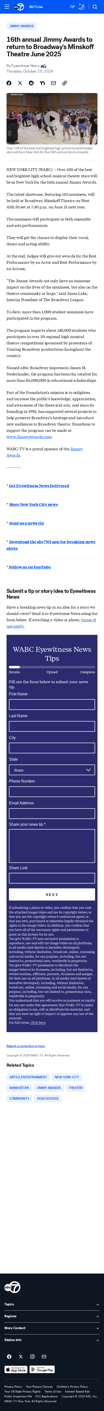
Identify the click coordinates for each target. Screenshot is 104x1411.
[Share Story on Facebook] (9, 83)
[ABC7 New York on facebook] (9, 1357)
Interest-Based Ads (77, 1391)
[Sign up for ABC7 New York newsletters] (44, 1357)
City (12, 738)
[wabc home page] (12, 1287)
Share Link (18, 868)
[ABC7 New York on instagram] (32, 1357)
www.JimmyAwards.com (29, 436)
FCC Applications (47, 1396)
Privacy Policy (13, 1386)
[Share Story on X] (20, 83)
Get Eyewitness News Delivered (38, 485)
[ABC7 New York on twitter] (21, 1357)
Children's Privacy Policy (72, 1386)
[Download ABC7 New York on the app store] (16, 1369)
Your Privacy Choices (39, 1386)
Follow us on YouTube (29, 567)
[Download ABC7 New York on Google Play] (42, 1369)
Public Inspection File (18, 1396)
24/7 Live (36, 7)
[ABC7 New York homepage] (19, 7)
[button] (7, 6)
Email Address (21, 803)
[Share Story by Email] (53, 83)
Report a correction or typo (26, 1046)
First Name (18, 694)
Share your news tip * (27, 824)
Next (52, 894)
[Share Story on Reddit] (31, 83)
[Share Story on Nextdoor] (42, 83)
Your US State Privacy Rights (22, 1391)
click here (37, 1022)
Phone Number (22, 781)
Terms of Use (53, 1391)
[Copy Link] (64, 83)
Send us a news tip (26, 523)
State (13, 759)
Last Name (18, 716)
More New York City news (33, 504)
